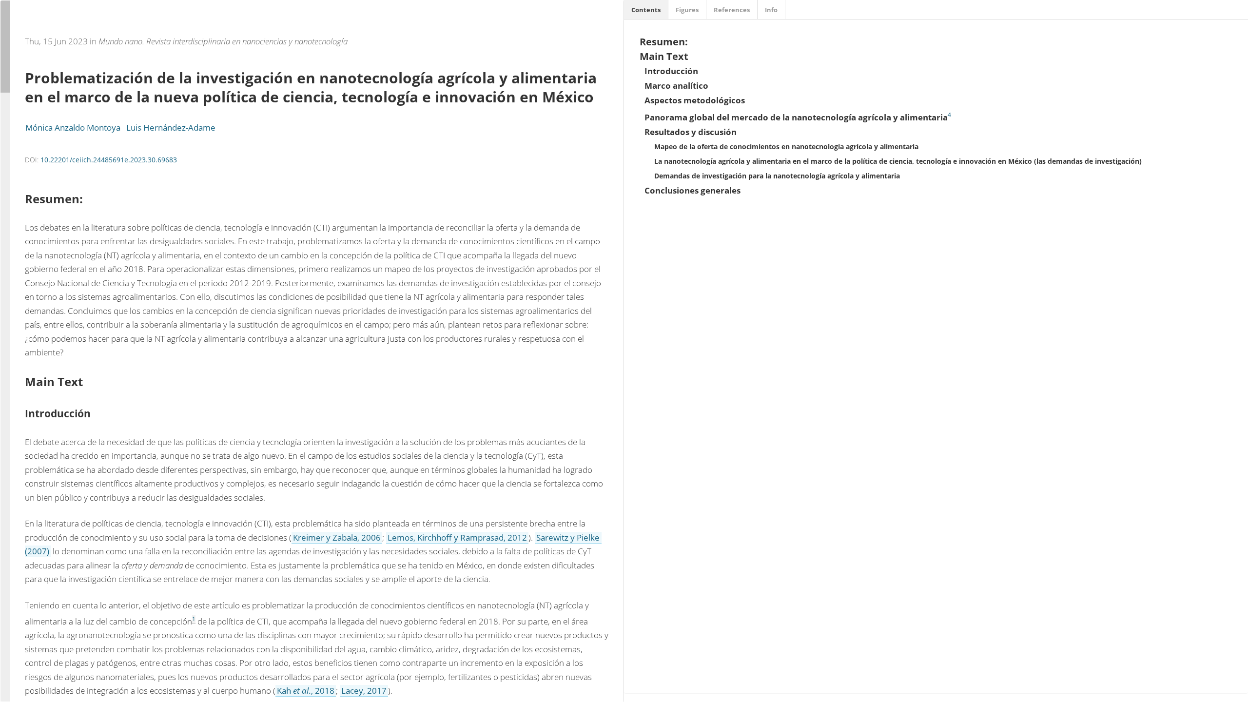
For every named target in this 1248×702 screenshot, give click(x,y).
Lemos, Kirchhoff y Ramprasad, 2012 (457, 537)
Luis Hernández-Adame (170, 127)
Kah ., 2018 (305, 690)
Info (771, 9)
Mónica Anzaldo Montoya (72, 127)
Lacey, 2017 (364, 690)
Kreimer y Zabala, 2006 (337, 537)
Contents (646, 9)
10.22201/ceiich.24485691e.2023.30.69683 (108, 159)
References (732, 9)
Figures (687, 9)
